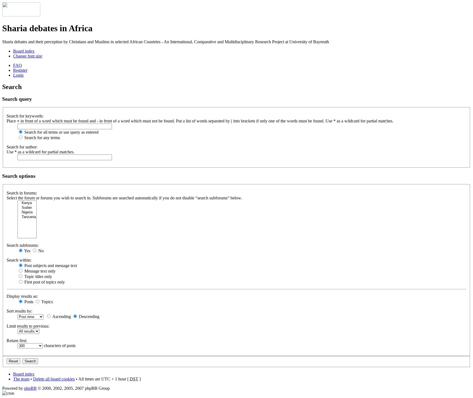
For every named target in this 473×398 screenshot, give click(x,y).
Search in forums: (22, 193)
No (40, 250)
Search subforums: (23, 245)
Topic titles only (37, 276)
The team (21, 379)
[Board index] (21, 15)
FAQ (17, 65)
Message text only (39, 271)
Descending (88, 316)
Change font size (27, 56)
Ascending (61, 316)
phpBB (30, 388)
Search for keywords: (25, 116)
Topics (46, 301)
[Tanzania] (27, 217)
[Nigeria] (27, 212)
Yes (26, 250)
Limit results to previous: (28, 326)
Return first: (17, 340)
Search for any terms (41, 137)
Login (18, 75)
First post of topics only (44, 282)
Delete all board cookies (54, 379)
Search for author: (22, 147)
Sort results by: (19, 311)
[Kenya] (27, 203)
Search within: (19, 260)
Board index (23, 51)
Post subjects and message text (50, 265)
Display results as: (22, 296)
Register (20, 70)
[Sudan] (27, 207)
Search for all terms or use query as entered (61, 132)
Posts (28, 301)
